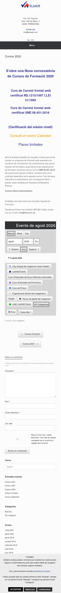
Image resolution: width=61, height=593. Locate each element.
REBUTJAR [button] (30, 589)
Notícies (8, 511)
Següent (32, 249)
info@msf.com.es (27, 212)
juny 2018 (9, 552)
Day (27, 233)
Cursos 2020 (10, 489)
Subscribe (25, 312)
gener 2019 (9, 537)
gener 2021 (9, 533)
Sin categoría (18, 320)
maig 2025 (9, 530)
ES (32, 40)
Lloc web (8, 423)
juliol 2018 (9, 549)
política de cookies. (43, 571)
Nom (7, 401)
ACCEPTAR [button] (15, 589)
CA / (29, 40)
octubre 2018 (10, 541)
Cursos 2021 (30, 343)
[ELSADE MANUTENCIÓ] (30, 5)
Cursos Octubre (30, 333)
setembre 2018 (11, 545)
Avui (24, 249)
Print (11, 312)
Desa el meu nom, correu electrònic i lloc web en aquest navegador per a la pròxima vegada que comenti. (43, 438)
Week (19, 233)
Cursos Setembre (12, 496)
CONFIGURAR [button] (45, 589)
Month (11, 233)
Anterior (15, 249)
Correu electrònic (12, 412)
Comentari (10, 370)
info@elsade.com (30, 32)
